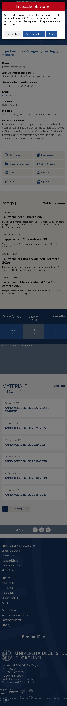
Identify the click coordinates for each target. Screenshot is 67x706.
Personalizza (13, 34)
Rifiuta (51, 34)
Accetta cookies (34, 34)
